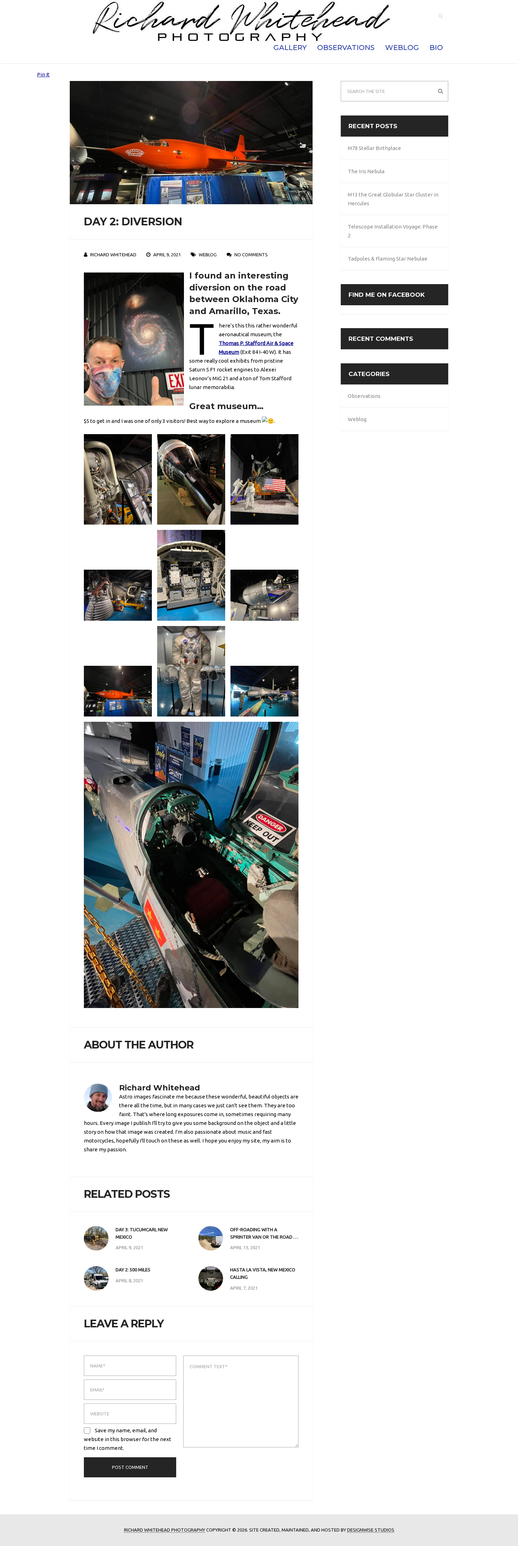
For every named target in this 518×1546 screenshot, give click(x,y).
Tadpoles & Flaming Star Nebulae (387, 259)
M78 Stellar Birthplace (374, 148)
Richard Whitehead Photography (164, 1529)
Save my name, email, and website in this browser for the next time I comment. (127, 1439)
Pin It (43, 74)
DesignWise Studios (370, 1529)
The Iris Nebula (366, 171)
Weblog (402, 47)
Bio (436, 47)
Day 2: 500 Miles (133, 1269)
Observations (346, 47)
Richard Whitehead (113, 254)
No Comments (251, 254)
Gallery (290, 47)
